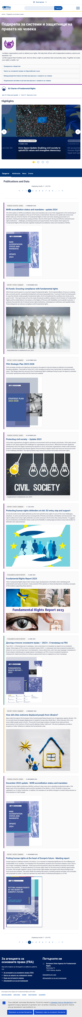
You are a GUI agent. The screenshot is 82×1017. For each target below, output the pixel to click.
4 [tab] (47, 162)
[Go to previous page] (22, 190)
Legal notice (17, 994)
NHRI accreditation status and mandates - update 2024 (31, 209)
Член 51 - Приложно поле (28, 95)
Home (3, 14)
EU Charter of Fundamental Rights (22, 88)
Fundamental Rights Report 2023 (21, 578)
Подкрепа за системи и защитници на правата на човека (23, 14)
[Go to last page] (62, 190)
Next (77, 131)
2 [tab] (38, 162)
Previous (4, 131)
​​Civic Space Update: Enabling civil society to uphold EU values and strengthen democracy (39, 149)
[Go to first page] (19, 190)
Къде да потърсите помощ (14, 978)
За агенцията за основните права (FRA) (19, 973)
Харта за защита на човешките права (18, 975)
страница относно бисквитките (61, 1002)
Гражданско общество (12, 66)
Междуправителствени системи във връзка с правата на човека (28, 76)
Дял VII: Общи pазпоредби (10, 95)
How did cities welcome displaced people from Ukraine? (32, 715)
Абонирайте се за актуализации (16, 981)
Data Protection (32, 994)
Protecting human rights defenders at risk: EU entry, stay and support (38, 510)
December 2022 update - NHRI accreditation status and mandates (36, 783)
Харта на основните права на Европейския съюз (22, 71)
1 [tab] (34, 162)
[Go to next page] (59, 190)
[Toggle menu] (78, 8)
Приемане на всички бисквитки (20, 1012)
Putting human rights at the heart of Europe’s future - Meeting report (37, 858)
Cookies (24, 994)
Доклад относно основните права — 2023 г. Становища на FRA (37, 643)
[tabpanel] (41, 132)
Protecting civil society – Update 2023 (24, 439)
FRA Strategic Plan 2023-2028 (20, 364)
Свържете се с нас (49, 975)
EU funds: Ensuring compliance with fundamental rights (32, 289)
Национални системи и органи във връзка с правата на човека (27, 81)
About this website (7, 994)
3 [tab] (43, 162)
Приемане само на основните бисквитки (50, 1012)
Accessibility (42, 994)
